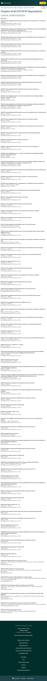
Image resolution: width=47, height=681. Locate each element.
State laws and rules (8, 7)
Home (2, 7)
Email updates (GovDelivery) (23, 670)
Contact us (23, 667)
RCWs (15, 7)
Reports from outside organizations (23, 650)
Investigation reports (23, 653)
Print (44, 7)
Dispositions (20, 7)
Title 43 (25, 7)
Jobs (23, 659)
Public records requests (23, 662)
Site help (23, 664)
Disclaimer (23, 678)
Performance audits (23, 642)
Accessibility (23, 657)
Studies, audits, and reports (23, 640)
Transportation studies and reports (23, 648)
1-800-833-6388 (28, 632)
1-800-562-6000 (23, 630)
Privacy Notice (30, 678)
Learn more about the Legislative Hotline (23, 635)
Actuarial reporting (23, 645)
